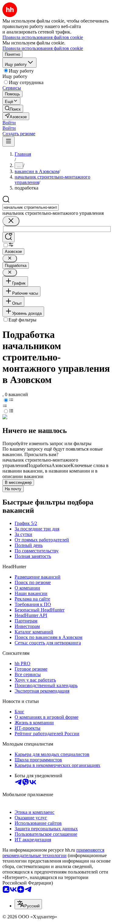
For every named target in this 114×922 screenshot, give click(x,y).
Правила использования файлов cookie (42, 48)
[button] (9, 122)
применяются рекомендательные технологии (53, 852)
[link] (12, 108)
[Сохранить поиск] (8, 237)
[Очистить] (10, 221)
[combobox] (30, 207)
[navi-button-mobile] (8, 142)
